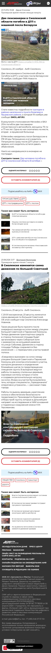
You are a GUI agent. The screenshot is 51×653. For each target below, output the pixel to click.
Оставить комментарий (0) (25, 180)
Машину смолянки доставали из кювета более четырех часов (27, 223)
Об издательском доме (14, 546)
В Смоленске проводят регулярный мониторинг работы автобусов (26, 512)
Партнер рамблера (23, 641)
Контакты (7, 559)
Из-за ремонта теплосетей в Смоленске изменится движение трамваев (27, 528)
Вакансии (18, 550)
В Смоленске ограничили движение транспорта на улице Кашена (26, 520)
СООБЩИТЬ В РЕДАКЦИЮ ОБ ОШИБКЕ (20, 569)
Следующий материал (24, 646)
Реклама (6, 550)
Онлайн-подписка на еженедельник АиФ (24, 563)
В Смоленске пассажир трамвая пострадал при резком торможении (28, 504)
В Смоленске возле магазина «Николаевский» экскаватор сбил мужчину (30, 246)
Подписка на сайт (24, 559)
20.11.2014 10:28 (7, 10)
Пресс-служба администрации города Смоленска (24, 306)
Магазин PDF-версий (13, 566)
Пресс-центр (35, 546)
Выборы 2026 (32, 566)
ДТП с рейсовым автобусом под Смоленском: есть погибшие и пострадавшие (29, 239)
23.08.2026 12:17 (7, 260)
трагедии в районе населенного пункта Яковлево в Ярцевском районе (22, 112)
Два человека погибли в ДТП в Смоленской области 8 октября (23, 159)
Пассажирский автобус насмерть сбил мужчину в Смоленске (27, 231)
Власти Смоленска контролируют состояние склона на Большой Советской (24, 427)
